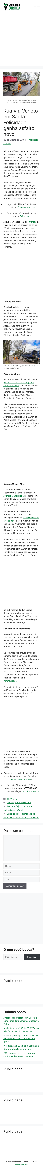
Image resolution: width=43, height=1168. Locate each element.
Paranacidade (10, 681)
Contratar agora (31, 791)
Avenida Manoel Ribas (14, 496)
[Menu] (37, 6)
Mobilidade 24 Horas (21, 779)
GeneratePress (21, 1164)
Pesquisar (32, 957)
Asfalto (10, 802)
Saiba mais (25, 216)
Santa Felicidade (23, 802)
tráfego (32, 222)
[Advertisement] (21, 39)
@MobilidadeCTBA (27, 207)
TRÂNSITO (12, 799)
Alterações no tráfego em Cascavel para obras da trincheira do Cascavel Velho (21, 1021)
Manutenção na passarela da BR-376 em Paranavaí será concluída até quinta (21, 1038)
